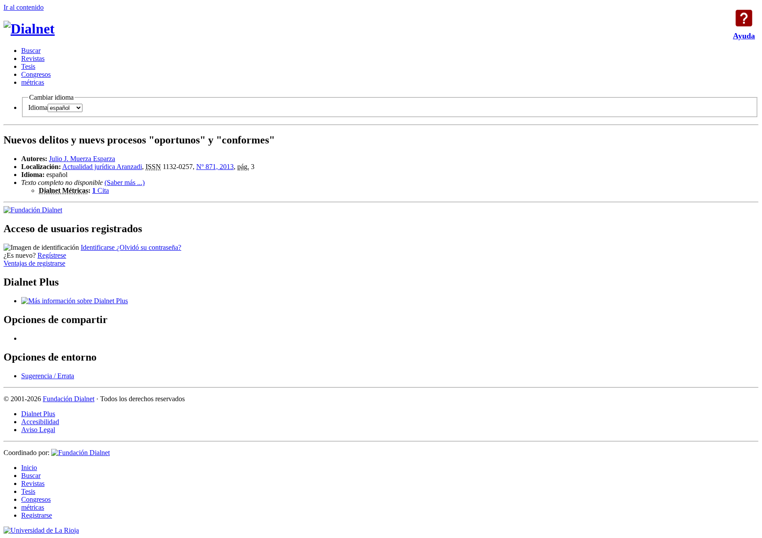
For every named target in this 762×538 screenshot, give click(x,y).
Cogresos (36, 74)
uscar (31, 50)
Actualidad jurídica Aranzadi (102, 166)
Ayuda (744, 18)
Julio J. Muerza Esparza (82, 158)
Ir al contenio (24, 7)
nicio (29, 467)
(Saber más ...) (125, 182)
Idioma (38, 107)
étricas (32, 82)
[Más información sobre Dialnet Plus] (74, 301)
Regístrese (51, 255)
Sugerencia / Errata (47, 376)
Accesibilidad (40, 421)
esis (28, 66)
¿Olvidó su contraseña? (148, 247)
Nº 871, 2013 (215, 166)
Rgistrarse (36, 515)
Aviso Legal (38, 429)
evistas (33, 58)
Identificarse (98, 247)
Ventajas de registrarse (34, 263)
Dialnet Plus (38, 414)
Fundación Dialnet (68, 399)
